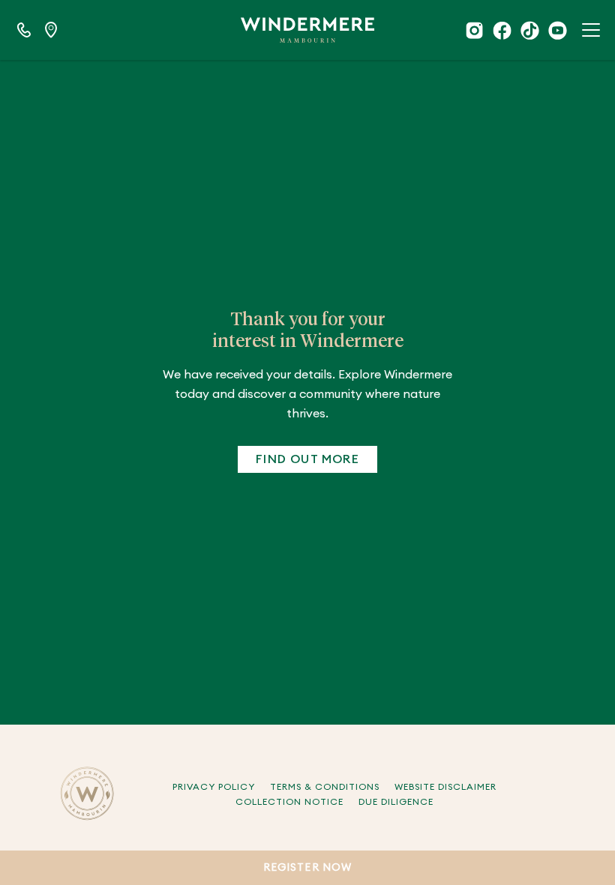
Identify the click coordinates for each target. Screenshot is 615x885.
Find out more (307, 459)
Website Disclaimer (445, 786)
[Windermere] (307, 29)
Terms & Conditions (325, 786)
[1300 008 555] (24, 30)
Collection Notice (290, 801)
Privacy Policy (213, 786)
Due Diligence (396, 801)
